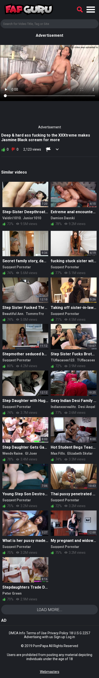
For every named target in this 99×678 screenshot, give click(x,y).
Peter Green (12, 593)
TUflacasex (86, 360)
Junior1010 (32, 218)
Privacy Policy (58, 633)
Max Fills (58, 453)
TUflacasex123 (62, 360)
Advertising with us (38, 637)
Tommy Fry (35, 314)
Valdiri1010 (11, 218)
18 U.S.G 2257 (79, 633)
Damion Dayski (63, 218)
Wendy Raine (12, 453)
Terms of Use (36, 633)
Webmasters (49, 672)
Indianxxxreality (63, 407)
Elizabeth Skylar (80, 453)
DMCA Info (17, 633)
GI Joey (31, 453)
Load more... (49, 609)
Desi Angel (86, 407)
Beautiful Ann (12, 314)
